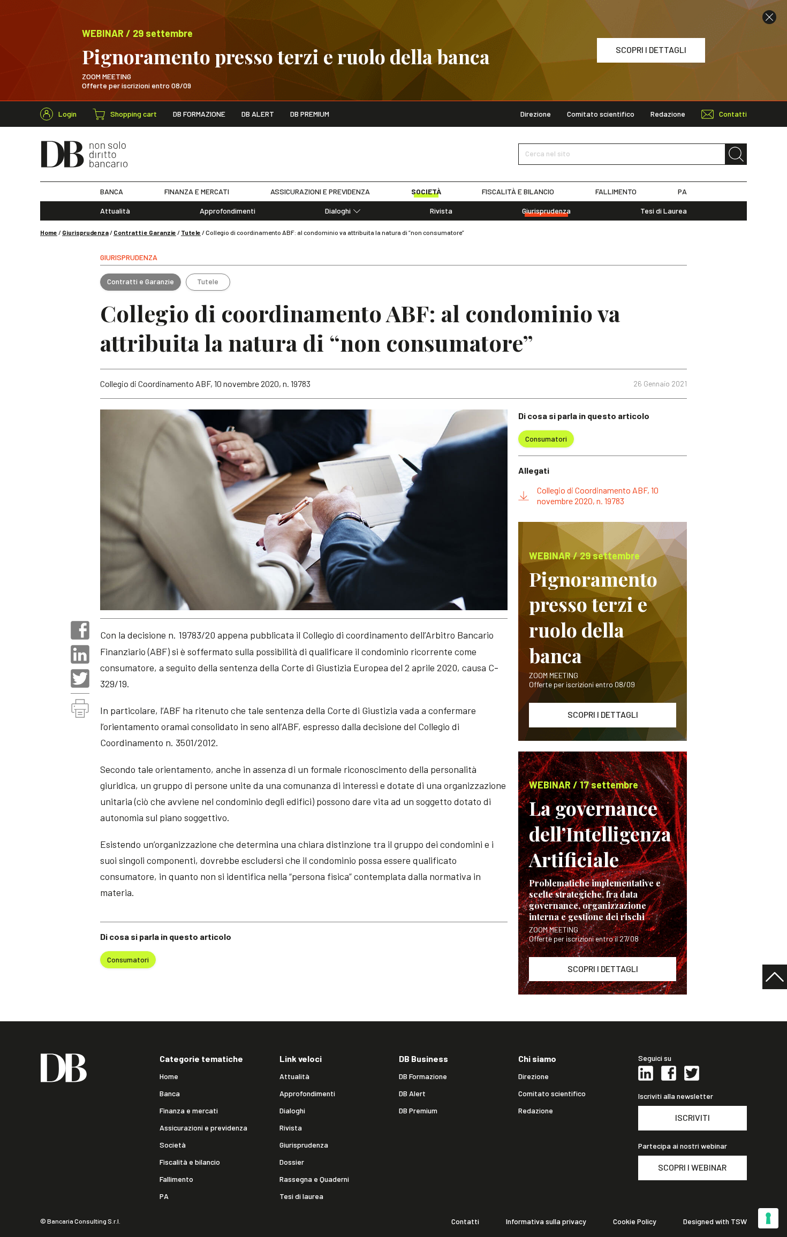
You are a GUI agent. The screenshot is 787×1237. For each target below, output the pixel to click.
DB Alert (257, 114)
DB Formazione (199, 114)
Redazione (667, 114)
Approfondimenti (227, 211)
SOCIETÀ (426, 191)
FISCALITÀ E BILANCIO (518, 191)
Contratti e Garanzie (144, 232)
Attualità (115, 211)
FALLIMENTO (616, 191)
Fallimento (176, 1179)
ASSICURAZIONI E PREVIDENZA (320, 191)
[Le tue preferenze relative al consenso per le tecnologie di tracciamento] (768, 1218)
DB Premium (309, 114)
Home (48, 232)
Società (173, 1145)
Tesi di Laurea (663, 211)
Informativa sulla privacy (546, 1221)
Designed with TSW (715, 1221)
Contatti (465, 1221)
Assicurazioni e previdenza (203, 1128)
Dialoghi (338, 211)
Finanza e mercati (189, 1110)
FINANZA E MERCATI (196, 191)
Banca (170, 1093)
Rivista (441, 211)
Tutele (191, 232)
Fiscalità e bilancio (190, 1162)
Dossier (291, 1162)
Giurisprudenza (546, 211)
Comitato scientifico (600, 114)
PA (682, 191)
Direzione (535, 114)
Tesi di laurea (301, 1196)
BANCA (111, 191)
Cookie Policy (634, 1221)
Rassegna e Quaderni (314, 1179)
